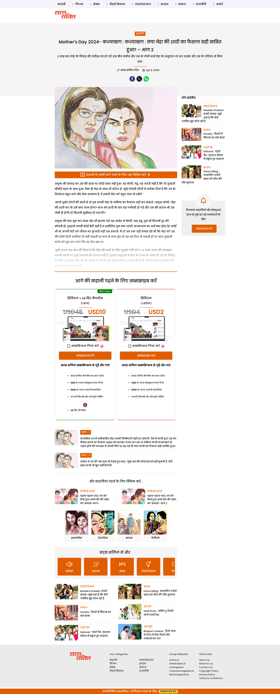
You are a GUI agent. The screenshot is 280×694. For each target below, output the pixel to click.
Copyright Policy (208, 671)
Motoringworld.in (179, 674)
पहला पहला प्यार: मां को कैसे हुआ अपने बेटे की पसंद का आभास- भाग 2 (161, 499)
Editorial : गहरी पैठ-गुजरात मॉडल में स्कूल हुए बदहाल (213, 155)
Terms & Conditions (211, 678)
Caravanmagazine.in (181, 671)
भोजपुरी (148, 626)
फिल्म (79, 4)
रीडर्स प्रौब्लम (117, 4)
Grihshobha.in (177, 663)
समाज (182, 4)
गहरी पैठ (85, 627)
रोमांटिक (103, 538)
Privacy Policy (207, 674)
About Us (204, 660)
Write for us (206, 663)
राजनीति (201, 4)
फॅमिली (155, 538)
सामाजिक (76, 538)
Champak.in (176, 667)
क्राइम (164, 4)
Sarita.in (174, 660)
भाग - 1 (86, 432)
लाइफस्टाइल (143, 4)
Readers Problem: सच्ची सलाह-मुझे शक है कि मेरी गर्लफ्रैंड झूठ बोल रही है (94, 594)
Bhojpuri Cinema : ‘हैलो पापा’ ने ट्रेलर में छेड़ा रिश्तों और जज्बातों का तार (160, 634)
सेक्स (96, 4)
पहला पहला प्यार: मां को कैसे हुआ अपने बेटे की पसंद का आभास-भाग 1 (94, 499)
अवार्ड (219, 4)
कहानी (61, 4)
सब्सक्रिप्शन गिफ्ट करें (85, 346)
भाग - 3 (86, 455)
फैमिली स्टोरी (87, 491)
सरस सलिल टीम (130, 70)
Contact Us (206, 667)
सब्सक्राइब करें (85, 355)
